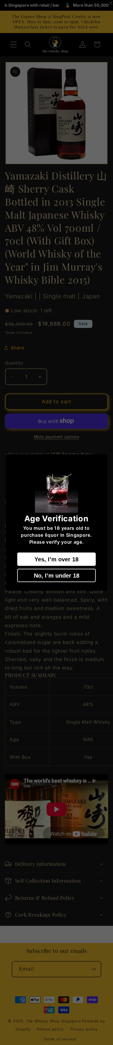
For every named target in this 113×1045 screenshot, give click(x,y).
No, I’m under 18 (56, 575)
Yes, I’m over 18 (56, 559)
